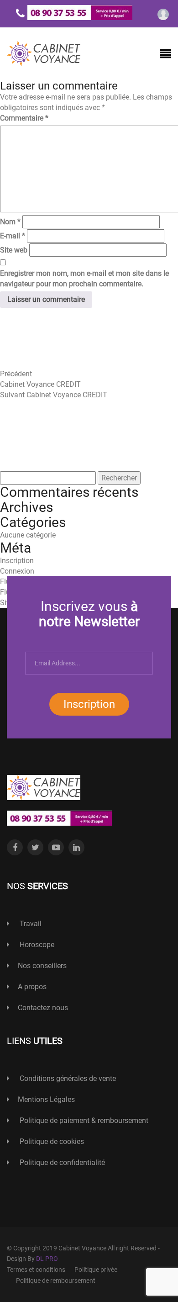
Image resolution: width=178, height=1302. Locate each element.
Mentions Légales (46, 1099)
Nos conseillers (42, 965)
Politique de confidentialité (61, 1162)
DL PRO (47, 1258)
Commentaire (24, 118)
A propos (32, 986)
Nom (10, 221)
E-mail (12, 236)
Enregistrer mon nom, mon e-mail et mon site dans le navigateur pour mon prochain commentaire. (84, 278)
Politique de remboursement (55, 1280)
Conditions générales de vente (67, 1078)
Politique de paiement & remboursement (83, 1120)
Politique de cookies (51, 1141)
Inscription (89, 704)
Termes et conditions (36, 1269)
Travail (30, 923)
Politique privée (95, 1269)
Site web (13, 250)
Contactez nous (43, 1007)
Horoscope (36, 944)
